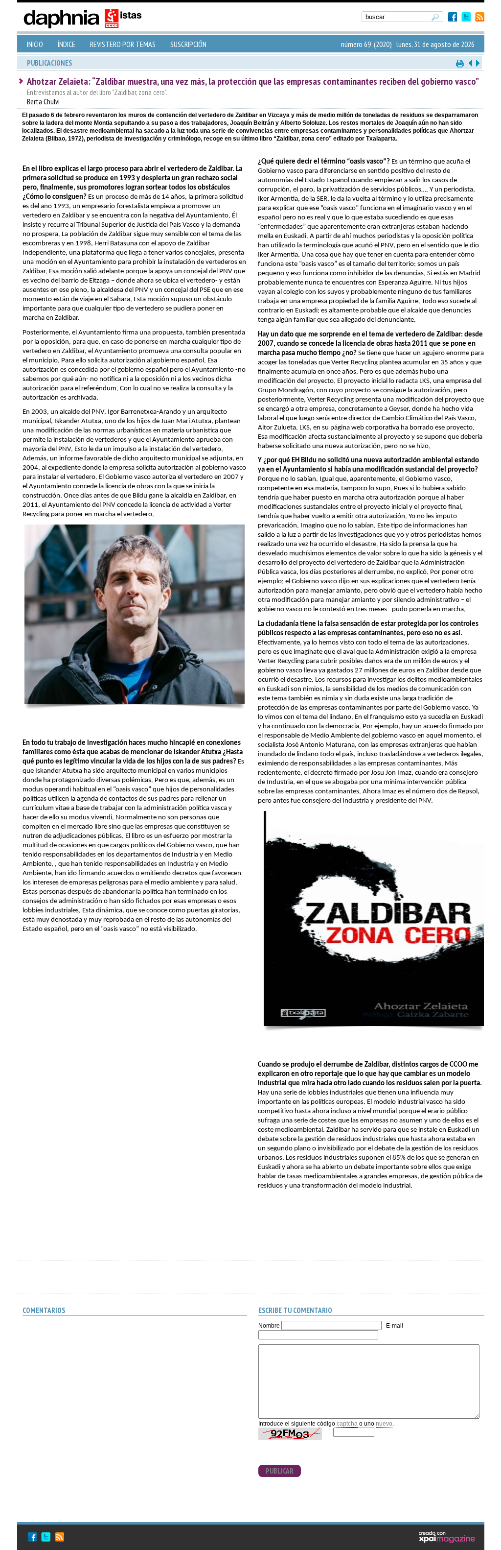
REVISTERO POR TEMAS (123, 44)
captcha (347, 1423)
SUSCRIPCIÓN (188, 44)
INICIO (35, 44)
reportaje (329, 1074)
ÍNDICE (66, 44)
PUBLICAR (280, 1471)
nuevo (384, 1423)
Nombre (269, 1325)
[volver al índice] (477, 63)
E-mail (394, 1325)
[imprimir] (460, 63)
